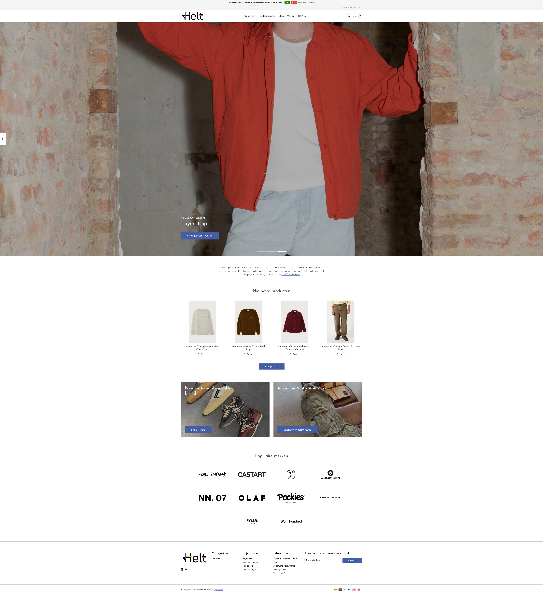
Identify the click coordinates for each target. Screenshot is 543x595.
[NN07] (212, 498)
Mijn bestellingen (250, 562)
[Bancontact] (349, 589)
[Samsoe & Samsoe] (330, 498)
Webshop (216, 558)
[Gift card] (358, 589)
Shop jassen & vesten (200, 235)
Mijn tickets (248, 566)
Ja (287, 2)
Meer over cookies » (306, 2)
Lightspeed (218, 590)
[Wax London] (252, 521)
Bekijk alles (271, 366)
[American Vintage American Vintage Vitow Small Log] (248, 322)
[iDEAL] (335, 589)
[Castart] (252, 475)
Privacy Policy (279, 569)
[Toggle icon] (349, 16)
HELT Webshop (291, 274)
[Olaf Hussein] (252, 498)
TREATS (302, 16)
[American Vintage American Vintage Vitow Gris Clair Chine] (202, 322)
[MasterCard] (340, 589)
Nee (294, 2)
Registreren (248, 558)
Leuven (316, 270)
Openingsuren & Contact (285, 558)
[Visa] (345, 589)
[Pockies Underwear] (291, 498)
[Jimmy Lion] (330, 475)
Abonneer (352, 560)
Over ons (277, 562)
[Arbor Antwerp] (212, 475)
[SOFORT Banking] (354, 589)
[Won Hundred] (291, 521)
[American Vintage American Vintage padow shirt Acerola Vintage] (294, 322)
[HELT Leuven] (192, 16)
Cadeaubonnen (267, 16)
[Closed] (291, 475)
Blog (281, 16)
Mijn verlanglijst (250, 569)
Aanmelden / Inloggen (352, 7)
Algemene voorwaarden (284, 566)
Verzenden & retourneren (285, 573)
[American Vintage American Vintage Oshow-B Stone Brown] (341, 322)
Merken (291, 16)
